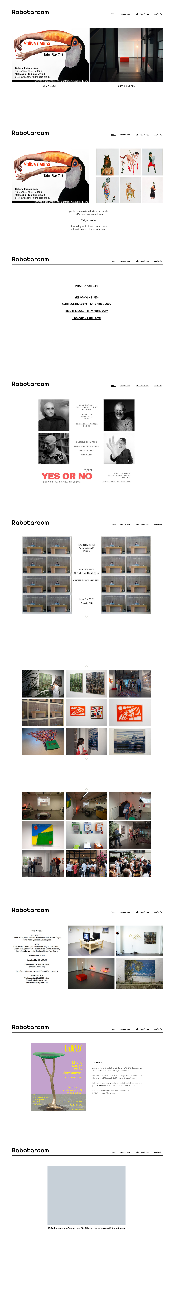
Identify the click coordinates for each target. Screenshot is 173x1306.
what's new (125, 14)
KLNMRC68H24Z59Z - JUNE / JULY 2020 (86, 304)
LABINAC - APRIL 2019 (86, 318)
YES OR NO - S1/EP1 (87, 298)
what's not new (142, 14)
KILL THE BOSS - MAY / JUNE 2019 (86, 311)
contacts (158, 14)
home (113, 135)
